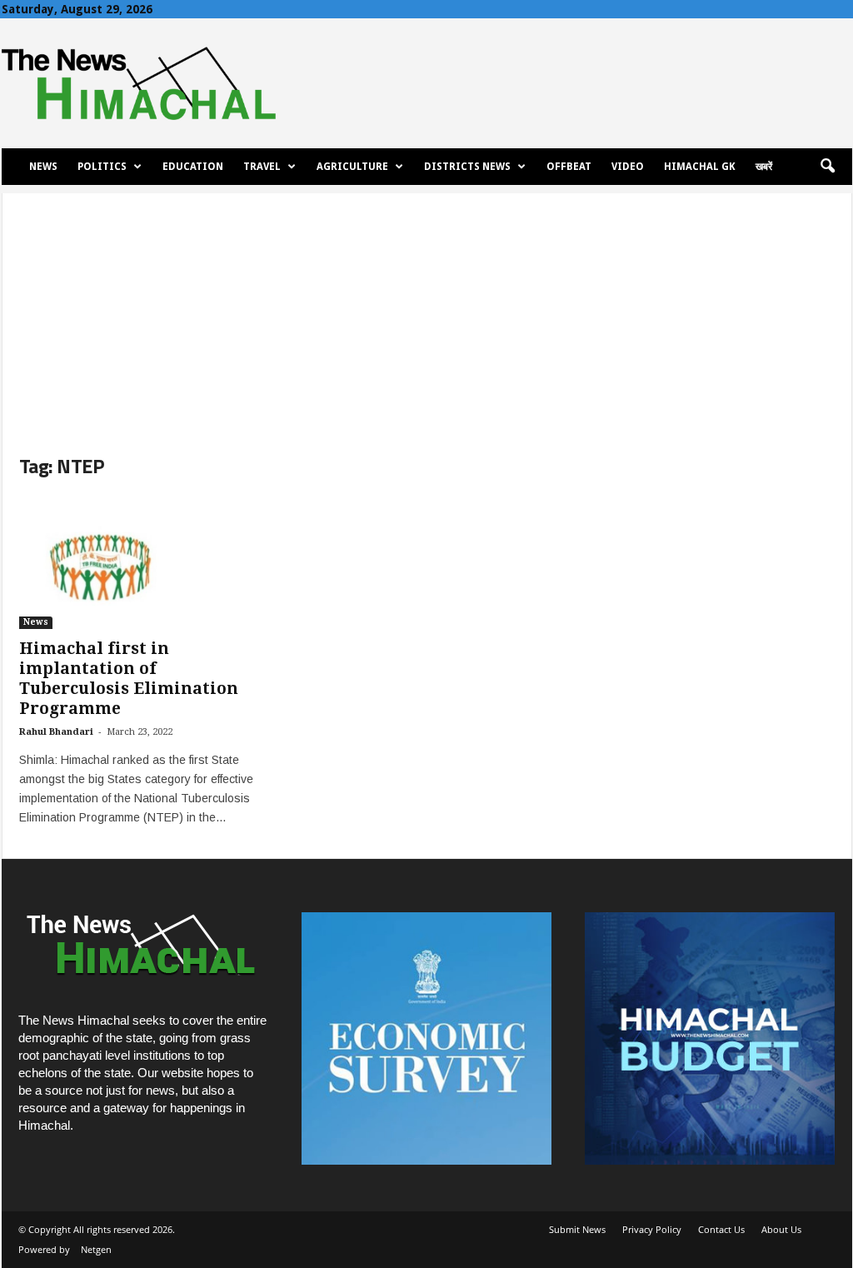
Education (192, 166)
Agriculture (352, 166)
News (43, 166)
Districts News (467, 166)
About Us (781, 1229)
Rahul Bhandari (56, 731)
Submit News (577, 1229)
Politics (102, 166)
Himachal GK (700, 166)
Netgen (96, 1249)
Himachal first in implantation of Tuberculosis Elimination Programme (128, 678)
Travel (262, 166)
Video (627, 166)
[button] (827, 166)
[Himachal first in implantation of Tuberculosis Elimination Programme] (144, 562)
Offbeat (568, 166)
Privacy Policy (651, 1229)
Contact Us (721, 1229)
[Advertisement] (427, 310)
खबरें (764, 166)
